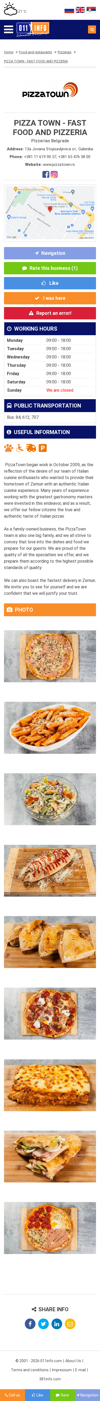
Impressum (62, 1370)
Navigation (53, 253)
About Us (73, 1361)
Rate (65, 1395)
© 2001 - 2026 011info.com (38, 1361)
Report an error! (53, 313)
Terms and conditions (30, 1370)
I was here (53, 298)
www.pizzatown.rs (59, 164)
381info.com (50, 1379)
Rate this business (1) (54, 268)
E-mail (80, 1370)
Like (53, 283)
